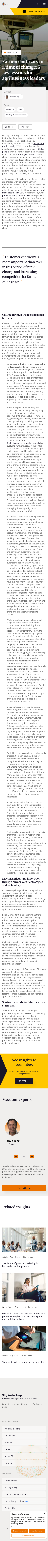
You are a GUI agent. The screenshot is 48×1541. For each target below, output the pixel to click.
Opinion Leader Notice (15, 1494)
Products (8, 1442)
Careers (8, 1449)
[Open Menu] (44, 4)
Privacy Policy (10, 1487)
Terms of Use (10, 1480)
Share (10, 127)
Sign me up (22, 1081)
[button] (12, 1132)
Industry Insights (12, 1428)
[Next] (32, 1156)
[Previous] (16, 1156)
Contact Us (9, 1508)
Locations (9, 1463)
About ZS (8, 1456)
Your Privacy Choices (14, 1501)
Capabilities (9, 1435)
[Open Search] (38, 4)
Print (27, 127)
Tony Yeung (14, 97)
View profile (22, 1188)
